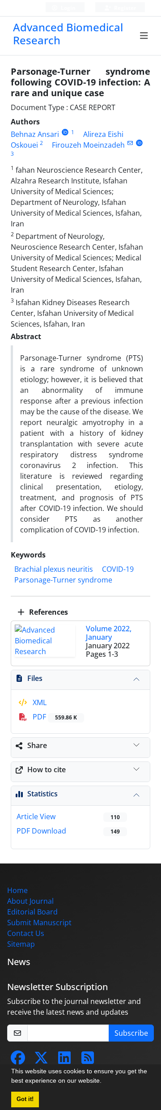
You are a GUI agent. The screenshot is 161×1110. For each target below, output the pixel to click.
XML (39, 702)
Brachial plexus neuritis (53, 569)
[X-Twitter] (41, 1060)
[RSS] (87, 1060)
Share (37, 745)
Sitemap (21, 944)
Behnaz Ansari (35, 134)
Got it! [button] (25, 1099)
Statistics (42, 794)
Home (17, 890)
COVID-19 (118, 569)
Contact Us (25, 933)
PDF (54, 717)
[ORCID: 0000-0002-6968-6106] (139, 143)
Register (124, 8)
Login (67, 8)
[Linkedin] (64, 1060)
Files (34, 678)
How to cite (46, 769)
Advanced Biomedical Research (68, 33)
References (47, 612)
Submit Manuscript (39, 922)
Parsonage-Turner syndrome (63, 580)
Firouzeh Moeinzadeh (88, 145)
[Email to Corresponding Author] (130, 143)
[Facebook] (18, 1060)
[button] (104, 1081)
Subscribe (131, 1033)
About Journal (30, 901)
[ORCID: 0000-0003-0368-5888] (65, 132)
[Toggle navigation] (144, 36)
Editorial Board (32, 912)
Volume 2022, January (108, 633)
